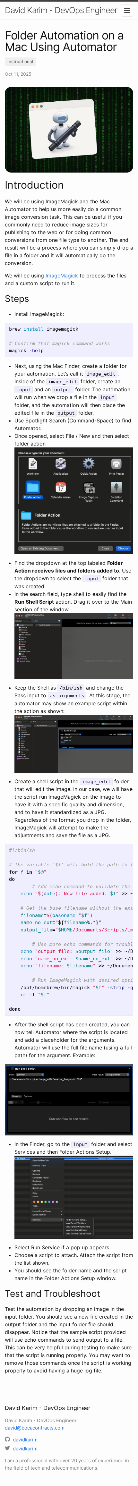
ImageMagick (62, 275)
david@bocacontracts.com (35, 1428)
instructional (20, 61)
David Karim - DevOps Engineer (61, 10)
